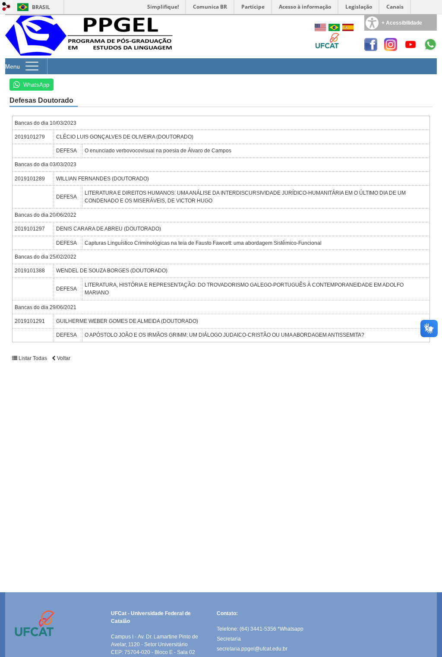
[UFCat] (327, 47)
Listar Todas (32, 358)
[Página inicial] (91, 56)
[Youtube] (410, 48)
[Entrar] (6, 7)
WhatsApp (36, 85)
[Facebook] (370, 48)
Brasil (41, 7)
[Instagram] (390, 48)
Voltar (63, 358)
